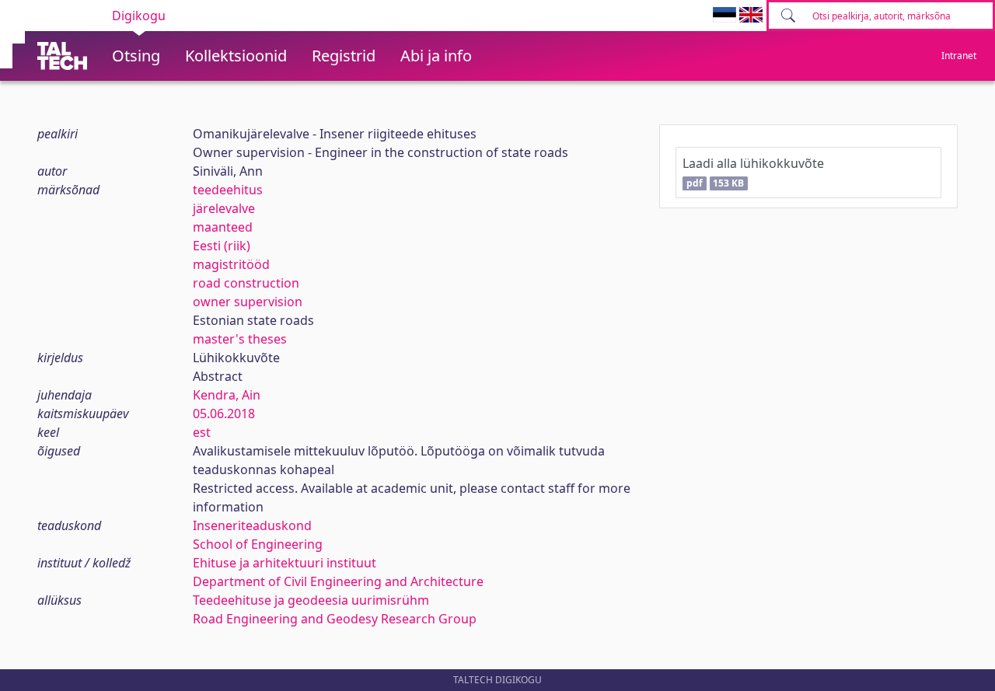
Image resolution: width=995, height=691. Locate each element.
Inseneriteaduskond (252, 525)
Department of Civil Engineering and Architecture (338, 581)
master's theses (240, 338)
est (202, 432)
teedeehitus (228, 189)
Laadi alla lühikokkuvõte (753, 172)
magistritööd (231, 264)
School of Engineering (258, 544)
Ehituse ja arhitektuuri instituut (284, 562)
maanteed (223, 227)
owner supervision (247, 301)
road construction (246, 282)
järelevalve (224, 208)
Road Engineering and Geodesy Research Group (335, 618)
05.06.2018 (224, 413)
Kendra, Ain (226, 394)
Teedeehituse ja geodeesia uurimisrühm (311, 600)
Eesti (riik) (221, 245)
